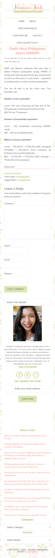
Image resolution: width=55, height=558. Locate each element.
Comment (9, 204)
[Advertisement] (27, 415)
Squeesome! (31, 552)
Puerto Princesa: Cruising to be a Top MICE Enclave (25, 515)
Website (8, 274)
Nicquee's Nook (27, 8)
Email (7, 260)
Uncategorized (22, 177)
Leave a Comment (12, 173)
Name (7, 246)
